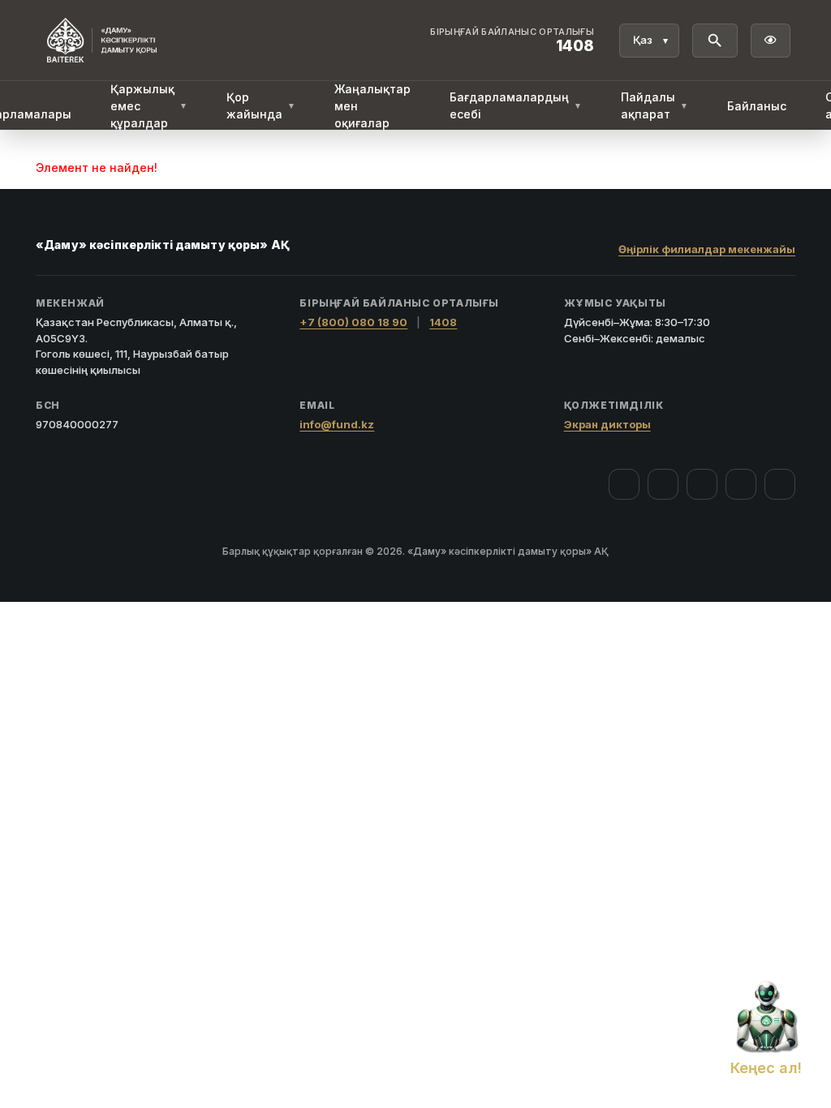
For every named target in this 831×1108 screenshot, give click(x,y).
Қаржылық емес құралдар (148, 106)
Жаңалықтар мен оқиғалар (372, 106)
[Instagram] (663, 484)
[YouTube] (702, 484)
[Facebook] (624, 484)
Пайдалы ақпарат (654, 105)
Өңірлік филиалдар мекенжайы (706, 249)
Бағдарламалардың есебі (516, 105)
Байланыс (756, 106)
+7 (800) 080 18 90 (353, 322)
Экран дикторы (607, 424)
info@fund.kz (336, 424)
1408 (443, 322)
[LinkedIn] (779, 484)
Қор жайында (260, 105)
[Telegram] (741, 484)
